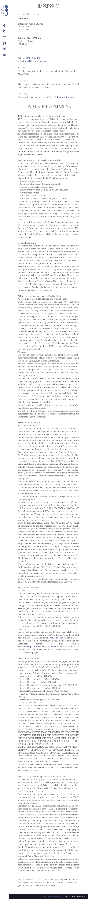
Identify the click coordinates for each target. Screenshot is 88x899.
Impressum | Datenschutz (53, 897)
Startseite (4, 25)
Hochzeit (4, 31)
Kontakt (4, 56)
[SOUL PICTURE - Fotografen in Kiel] (4, 10)
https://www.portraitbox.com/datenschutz (38, 647)
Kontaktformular (58, 638)
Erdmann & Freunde (64, 97)
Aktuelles (4, 50)
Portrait (4, 38)
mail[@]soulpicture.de (35, 61)
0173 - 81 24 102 (33, 58)
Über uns (4, 44)
